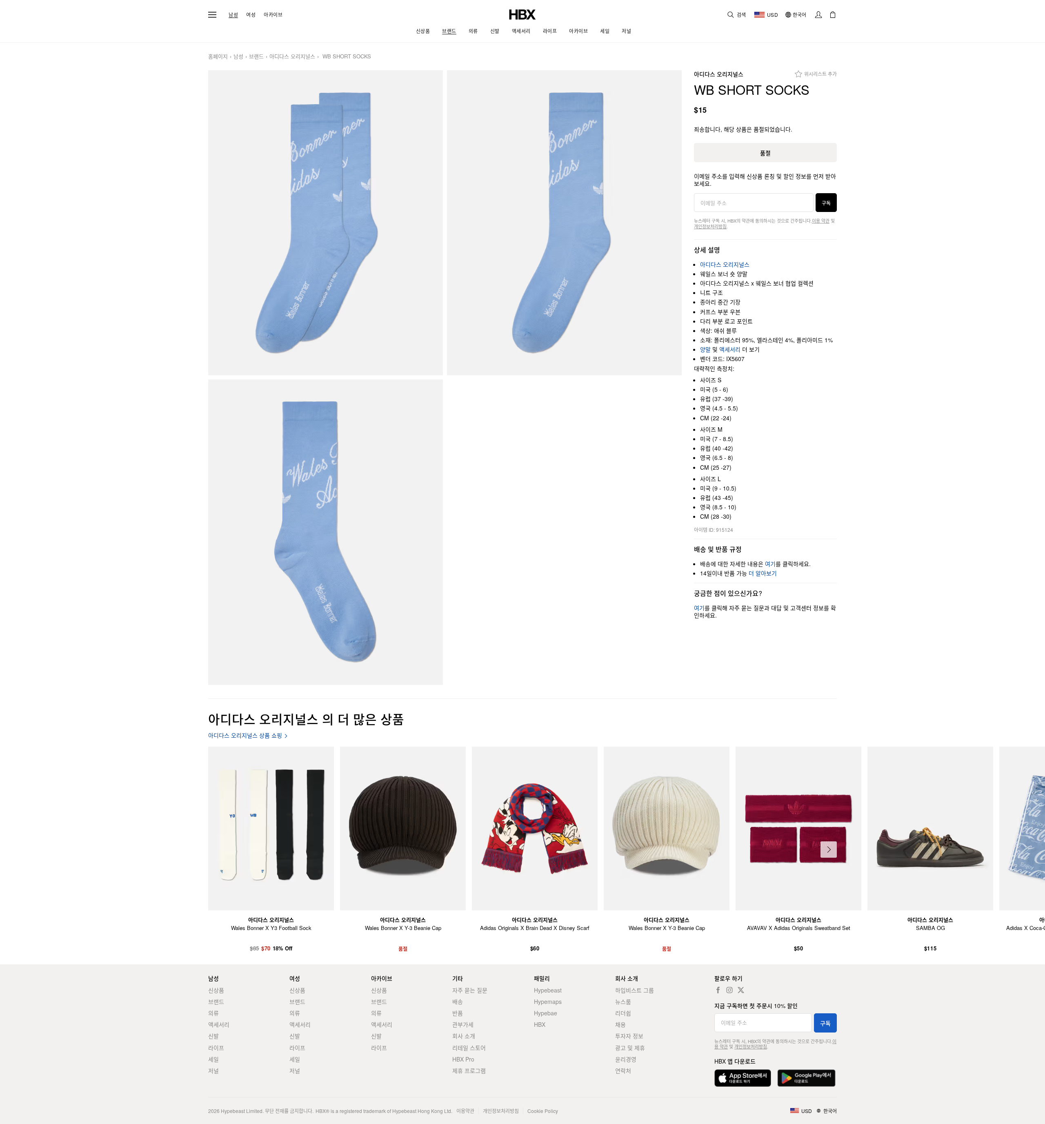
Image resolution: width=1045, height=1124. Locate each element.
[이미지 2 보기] (564, 223)
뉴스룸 (623, 1001)
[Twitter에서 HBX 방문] (741, 990)
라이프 (216, 1047)
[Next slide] (828, 849)
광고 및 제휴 (630, 1047)
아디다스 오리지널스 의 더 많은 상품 (306, 718)
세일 (213, 1059)
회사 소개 (463, 1035)
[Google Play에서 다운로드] (806, 1078)
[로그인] (818, 15)
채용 (620, 1024)
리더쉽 (623, 1013)
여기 (770, 564)
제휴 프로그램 (469, 1070)
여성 (251, 14)
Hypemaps (548, 1001)
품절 (765, 153)
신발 (213, 1035)
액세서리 (729, 349)
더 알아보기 (763, 573)
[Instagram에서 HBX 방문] (729, 990)
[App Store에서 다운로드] (742, 1078)
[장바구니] (833, 15)
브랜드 (256, 56)
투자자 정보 (629, 1035)
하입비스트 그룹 (634, 990)
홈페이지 (218, 56)
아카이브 (273, 14)
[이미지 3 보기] (325, 532)
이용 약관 (820, 220)
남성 (233, 14)
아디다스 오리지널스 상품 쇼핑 (245, 735)
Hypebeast (548, 990)
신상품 (216, 990)
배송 (457, 1001)
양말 (705, 349)
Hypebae (545, 1013)
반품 (457, 1013)
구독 (826, 202)
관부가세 (463, 1024)
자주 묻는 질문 (469, 990)
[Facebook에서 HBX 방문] (718, 990)
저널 (213, 1070)
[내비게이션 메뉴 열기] (212, 15)
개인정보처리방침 (710, 226)
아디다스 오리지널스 (292, 56)
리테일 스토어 (469, 1047)
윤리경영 (625, 1059)
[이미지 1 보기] (325, 223)
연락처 (623, 1070)
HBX (539, 1024)
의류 (213, 1013)
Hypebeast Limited (241, 1110)
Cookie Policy (542, 1110)
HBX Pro (463, 1059)
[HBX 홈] (522, 14)
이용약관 (465, 1110)
